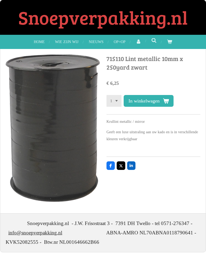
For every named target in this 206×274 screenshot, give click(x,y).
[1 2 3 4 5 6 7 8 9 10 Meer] (114, 101)
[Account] (138, 41)
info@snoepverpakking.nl (35, 232)
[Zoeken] (154, 41)
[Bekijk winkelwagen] (169, 41)
